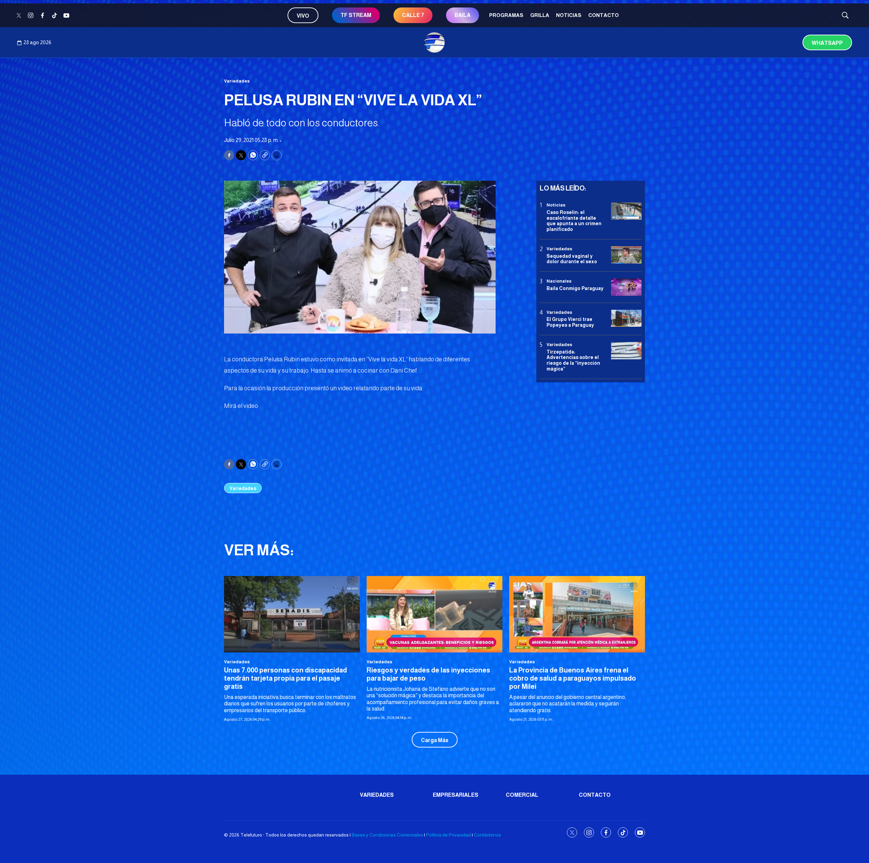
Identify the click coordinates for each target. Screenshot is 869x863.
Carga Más (434, 740)
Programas (506, 15)
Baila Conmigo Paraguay (575, 288)
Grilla (539, 15)
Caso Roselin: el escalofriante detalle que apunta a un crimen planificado (574, 220)
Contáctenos (487, 835)
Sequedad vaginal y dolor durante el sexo (572, 258)
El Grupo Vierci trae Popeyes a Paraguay (570, 322)
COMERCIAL (522, 795)
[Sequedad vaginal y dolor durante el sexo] (626, 255)
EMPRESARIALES (455, 795)
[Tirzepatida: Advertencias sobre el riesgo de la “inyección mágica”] (626, 350)
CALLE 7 (413, 15)
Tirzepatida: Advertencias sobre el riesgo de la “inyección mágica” (573, 360)
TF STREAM (355, 15)
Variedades (237, 81)
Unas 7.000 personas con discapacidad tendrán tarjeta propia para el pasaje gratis (285, 678)
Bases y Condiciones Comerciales (387, 835)
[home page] (434, 42)
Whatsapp (827, 43)
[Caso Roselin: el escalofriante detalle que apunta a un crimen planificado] (626, 211)
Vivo (303, 16)
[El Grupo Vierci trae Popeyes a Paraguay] (626, 318)
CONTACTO (603, 15)
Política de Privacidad (448, 835)
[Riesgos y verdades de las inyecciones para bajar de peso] (434, 614)
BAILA (462, 15)
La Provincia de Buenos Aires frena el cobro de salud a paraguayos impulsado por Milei (572, 678)
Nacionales (559, 281)
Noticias (568, 15)
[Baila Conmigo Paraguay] (626, 287)
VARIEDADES (377, 795)
